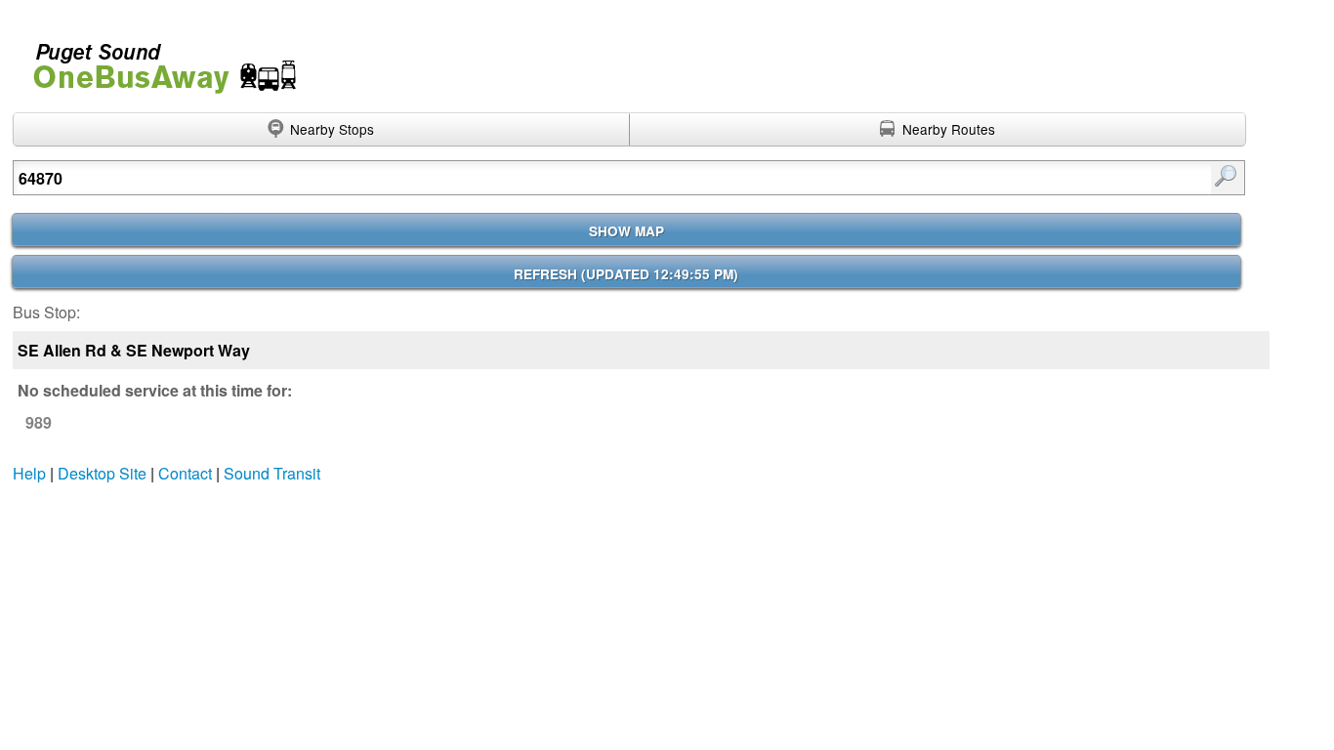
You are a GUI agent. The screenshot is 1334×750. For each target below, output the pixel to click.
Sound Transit (272, 473)
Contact (185, 473)
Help (29, 473)
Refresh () (626, 274)
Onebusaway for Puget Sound (156, 60)
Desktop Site (102, 473)
